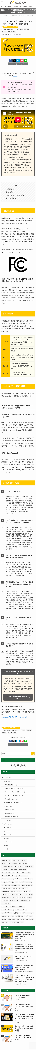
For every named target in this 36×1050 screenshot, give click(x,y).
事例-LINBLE (9, 809)
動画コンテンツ (11, 31)
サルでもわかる (21, 910)
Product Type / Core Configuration (12, 894)
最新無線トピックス (11, 799)
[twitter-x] (15, 765)
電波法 (21, 29)
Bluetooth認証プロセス (9, 876)
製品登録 (20, 919)
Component (23, 876)
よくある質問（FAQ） (13, 198)
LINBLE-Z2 (16, 888)
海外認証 (4, 31)
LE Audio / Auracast (26, 882)
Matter (24, 888)
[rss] (21, 765)
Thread (22, 897)
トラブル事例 (6, 913)
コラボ (7, 831)
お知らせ (8, 824)
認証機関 (26, 29)
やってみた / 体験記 (23, 900)
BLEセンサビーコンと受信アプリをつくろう (14, 863)
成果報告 (8, 834)
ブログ (7, 777)
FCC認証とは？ (10, 189)
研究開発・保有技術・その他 (13, 802)
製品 (6, 845)
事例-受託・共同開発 (11, 816)
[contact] (24, 765)
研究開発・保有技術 (8, 919)
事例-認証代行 (10, 813)
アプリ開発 (6, 903)
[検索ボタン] (33, 2)
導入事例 (8, 806)
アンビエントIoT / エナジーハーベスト (13, 906)
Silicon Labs (6, 897)
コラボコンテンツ (8, 910)
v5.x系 (5, 900)
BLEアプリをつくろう (19, 860)
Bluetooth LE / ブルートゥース (11, 29)
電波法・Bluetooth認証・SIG (11, 27)
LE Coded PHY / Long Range (11, 885)
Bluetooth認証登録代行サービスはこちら (15, 717)
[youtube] (18, 765)
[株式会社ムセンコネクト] (18, 2)
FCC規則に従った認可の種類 (15, 195)
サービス (7, 827)
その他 (7, 849)
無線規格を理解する (11, 785)
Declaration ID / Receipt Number (11, 879)
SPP (15, 897)
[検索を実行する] (33, 753)
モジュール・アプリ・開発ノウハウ (15, 792)
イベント (8, 842)
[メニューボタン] (2, 2)
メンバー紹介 (8, 820)
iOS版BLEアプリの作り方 (10, 882)
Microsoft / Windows (8, 891)
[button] (10, 60)
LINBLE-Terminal (27, 885)
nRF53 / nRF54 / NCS (23, 891)
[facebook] (11, 765)
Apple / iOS (6, 860)
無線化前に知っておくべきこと (14, 788)
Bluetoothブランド (8, 873)
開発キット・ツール (8, 922)
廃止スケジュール (8, 916)
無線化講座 (8, 781)
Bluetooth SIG (28, 866)
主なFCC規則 (10, 192)
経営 (6, 838)
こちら (15, 76)
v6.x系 (12, 900)
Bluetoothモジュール (23, 873)
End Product (28, 879)
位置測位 (17, 913)
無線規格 (28, 916)
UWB (29, 897)
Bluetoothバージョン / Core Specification (14, 869)
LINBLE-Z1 (6, 888)
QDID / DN (29, 894)
